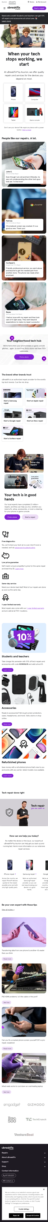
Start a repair (26, 130)
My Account (42, 2)
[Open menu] (4, 8)
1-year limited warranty (35, 608)
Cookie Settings (24, 1209)
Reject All (16, 1215)
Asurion (4, 2)
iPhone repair (9, 874)
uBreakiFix (12, 2)
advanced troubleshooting (25, 547)
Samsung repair (29, 874)
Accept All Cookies (33, 1215)
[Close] (43, 1189)
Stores (32, 2)
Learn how (19, 569)
